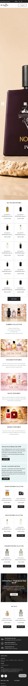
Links (16, 1)
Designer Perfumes (14, 360)
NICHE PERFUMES (14, 393)
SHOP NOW (24, 107)
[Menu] (1, 5)
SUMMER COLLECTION (14, 324)
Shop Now (5, 459)
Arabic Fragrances (6, 498)
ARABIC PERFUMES (14, 427)
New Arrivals (7, 214)
